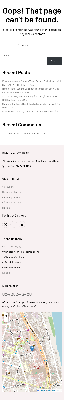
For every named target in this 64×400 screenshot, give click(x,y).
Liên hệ (6, 272)
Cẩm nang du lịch (11, 197)
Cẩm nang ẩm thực (11, 202)
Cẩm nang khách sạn (12, 191)
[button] (32, 349)
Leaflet (42, 390)
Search (6, 55)
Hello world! (43, 133)
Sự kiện (6, 207)
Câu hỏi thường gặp (12, 246)
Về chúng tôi (8, 186)
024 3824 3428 (17, 294)
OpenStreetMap (54, 390)
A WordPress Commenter (20, 133)
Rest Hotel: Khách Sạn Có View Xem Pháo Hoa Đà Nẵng (30, 111)
